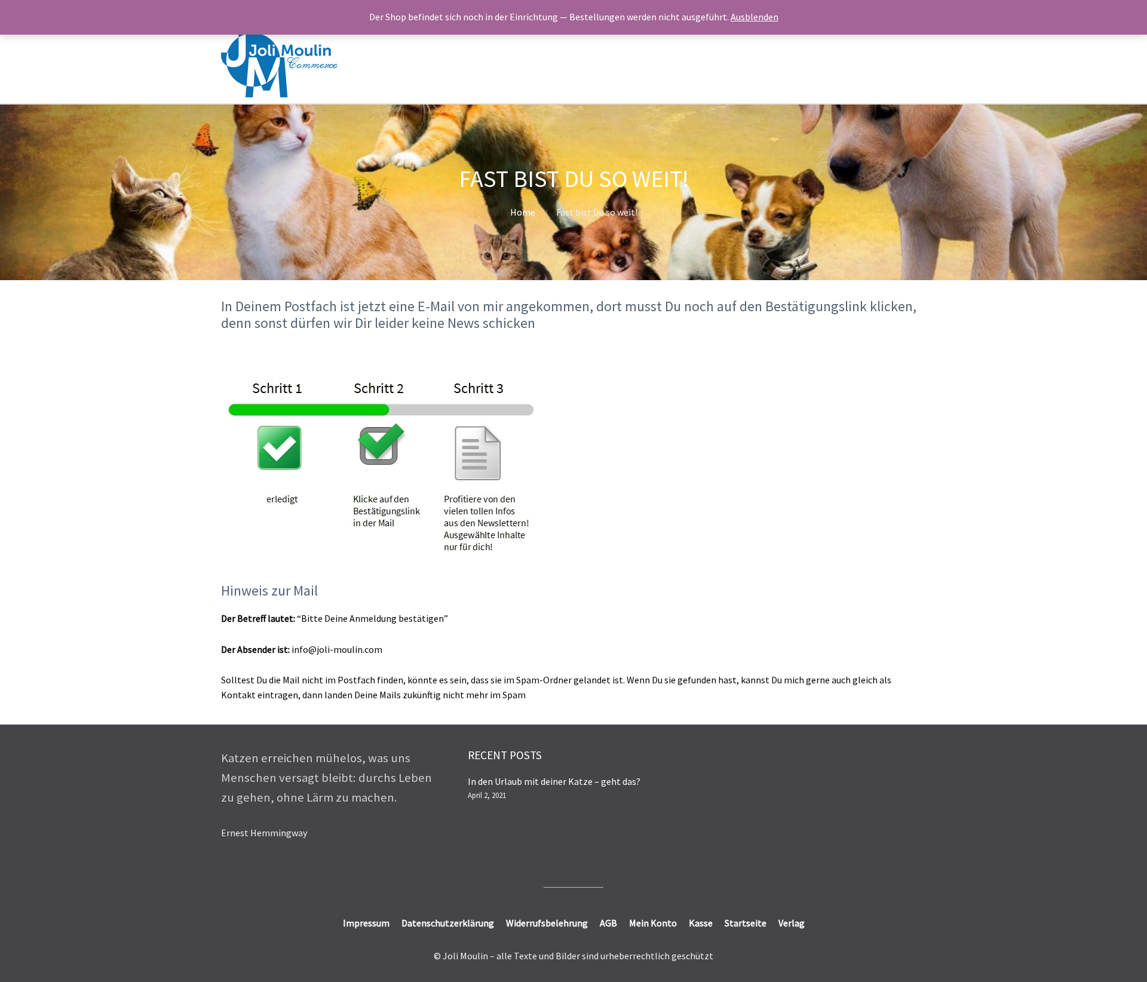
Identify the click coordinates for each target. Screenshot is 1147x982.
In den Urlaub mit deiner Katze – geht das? (554, 781)
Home (522, 212)
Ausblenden (754, 17)
